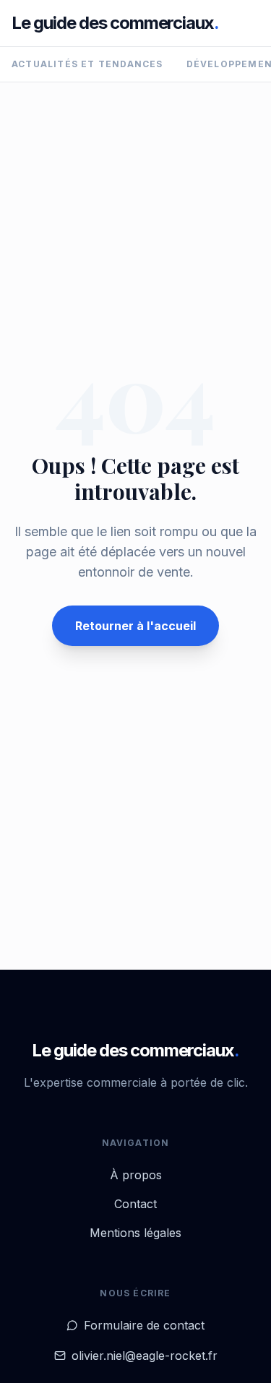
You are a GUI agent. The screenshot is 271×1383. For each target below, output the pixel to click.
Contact (135, 1204)
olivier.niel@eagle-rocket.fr (145, 1355)
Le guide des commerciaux (115, 22)
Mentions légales (135, 1232)
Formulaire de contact (144, 1325)
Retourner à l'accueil (135, 626)
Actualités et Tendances (87, 64)
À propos (136, 1175)
